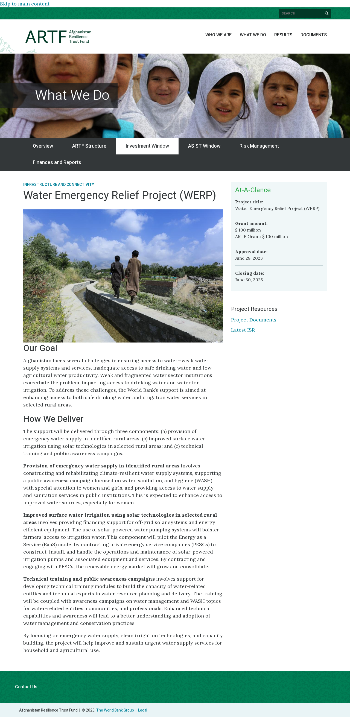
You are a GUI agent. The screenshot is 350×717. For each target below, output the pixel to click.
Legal (142, 710)
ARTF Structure (89, 146)
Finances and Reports (57, 162)
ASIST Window (204, 146)
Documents (314, 35)
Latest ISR (243, 330)
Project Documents (253, 320)
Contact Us (26, 687)
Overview (43, 146)
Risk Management (259, 146)
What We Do (253, 35)
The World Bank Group (115, 710)
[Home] (58, 36)
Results (283, 35)
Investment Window (147, 146)
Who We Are (218, 35)
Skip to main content (24, 4)
